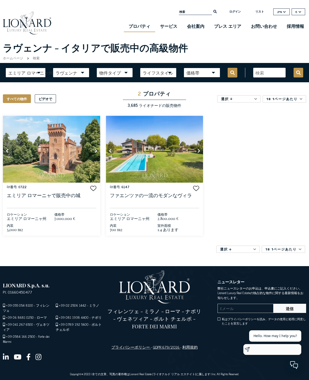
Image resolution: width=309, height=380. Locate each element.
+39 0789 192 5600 (74, 324)
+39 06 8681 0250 (20, 317)
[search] (215, 11)
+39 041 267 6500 (19, 324)
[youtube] (17, 356)
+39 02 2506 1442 (72, 305)
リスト (259, 11)
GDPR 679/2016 (166, 347)
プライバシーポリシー (131, 347)
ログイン (235, 11)
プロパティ (139, 25)
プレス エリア (227, 25)
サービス (168, 25)
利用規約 (190, 347)
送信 (290, 308)
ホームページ (13, 58)
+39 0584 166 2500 (20, 336)
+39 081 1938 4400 (74, 317)
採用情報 (295, 25)
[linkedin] (6, 356)
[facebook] (28, 356)
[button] (93, 188)
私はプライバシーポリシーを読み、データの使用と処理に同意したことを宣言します (264, 321)
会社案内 (195, 25)
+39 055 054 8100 (19, 305)
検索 (36, 58)
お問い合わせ (264, 25)
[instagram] (38, 356)
